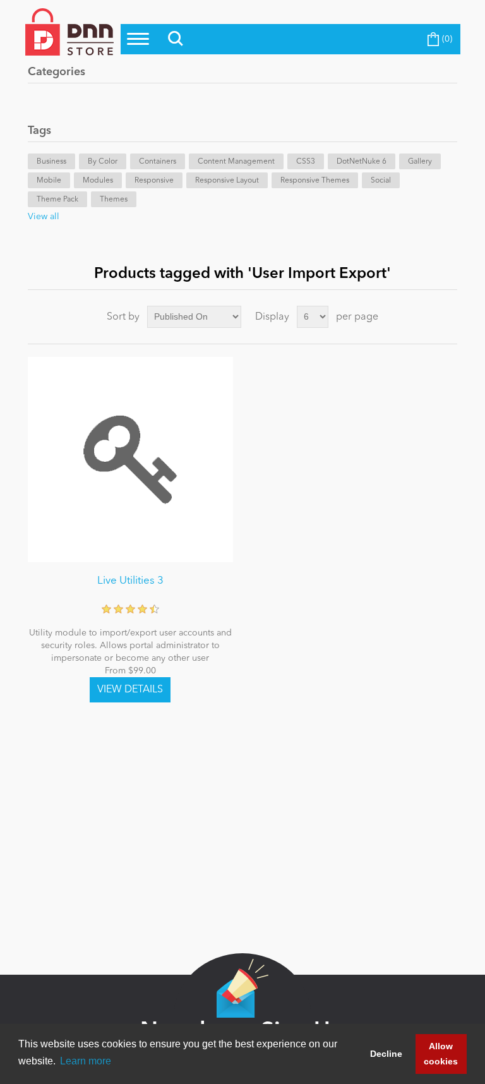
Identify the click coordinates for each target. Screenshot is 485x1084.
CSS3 (305, 162)
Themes (114, 199)
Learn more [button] (85, 1061)
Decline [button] (386, 1054)
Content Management (236, 162)
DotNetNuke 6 (361, 162)
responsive (154, 180)
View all (43, 216)
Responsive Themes (314, 180)
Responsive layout (227, 180)
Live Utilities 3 (130, 580)
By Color (102, 162)
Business (51, 162)
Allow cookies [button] (441, 1053)
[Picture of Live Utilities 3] (130, 459)
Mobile (49, 180)
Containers (157, 162)
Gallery (420, 162)
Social (381, 180)
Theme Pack (57, 199)
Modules (98, 180)
